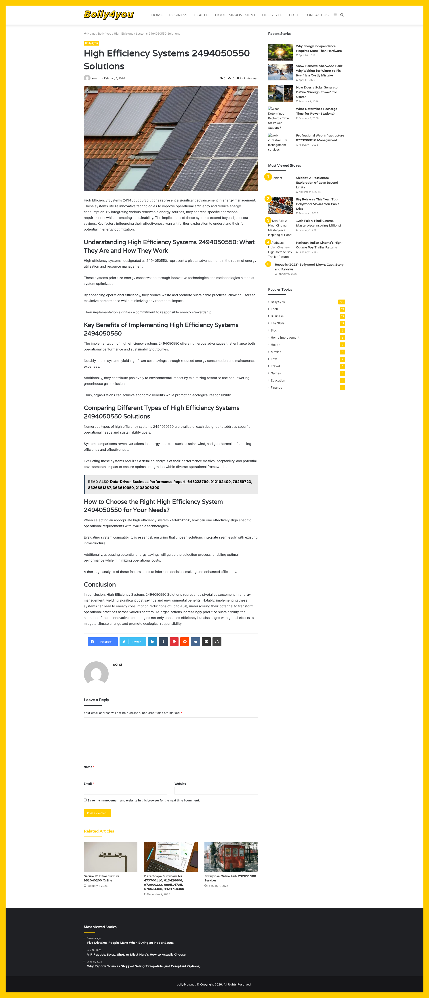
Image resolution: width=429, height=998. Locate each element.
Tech (293, 15)
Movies (276, 352)
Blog (274, 330)
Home (157, 15)
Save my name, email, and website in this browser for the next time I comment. (144, 800)
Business (178, 15)
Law (274, 359)
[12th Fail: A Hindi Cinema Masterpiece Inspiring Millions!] (280, 227)
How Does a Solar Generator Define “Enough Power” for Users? (317, 92)
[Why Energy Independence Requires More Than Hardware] (280, 52)
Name (89, 767)
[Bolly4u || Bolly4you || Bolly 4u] (109, 15)
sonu (95, 78)
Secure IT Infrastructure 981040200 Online (101, 878)
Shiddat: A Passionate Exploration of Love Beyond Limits (317, 182)
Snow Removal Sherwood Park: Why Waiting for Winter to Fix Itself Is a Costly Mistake (319, 70)
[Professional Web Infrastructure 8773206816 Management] (280, 142)
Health (201, 15)
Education (278, 380)
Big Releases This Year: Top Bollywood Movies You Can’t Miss (317, 204)
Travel (275, 366)
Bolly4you (104, 33)
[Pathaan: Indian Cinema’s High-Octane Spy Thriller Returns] (280, 249)
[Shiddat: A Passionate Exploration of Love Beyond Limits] (280, 184)
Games (276, 373)
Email (89, 783)
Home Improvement (235, 15)
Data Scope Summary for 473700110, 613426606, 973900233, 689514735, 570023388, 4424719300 (164, 882)
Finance (276, 387)
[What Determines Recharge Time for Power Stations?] (280, 118)
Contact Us (317, 15)
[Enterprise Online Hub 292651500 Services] (231, 857)
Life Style (272, 15)
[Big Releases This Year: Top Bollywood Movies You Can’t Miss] (280, 205)
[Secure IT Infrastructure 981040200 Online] (110, 857)
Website (180, 783)
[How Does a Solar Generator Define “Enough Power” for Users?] (280, 93)
